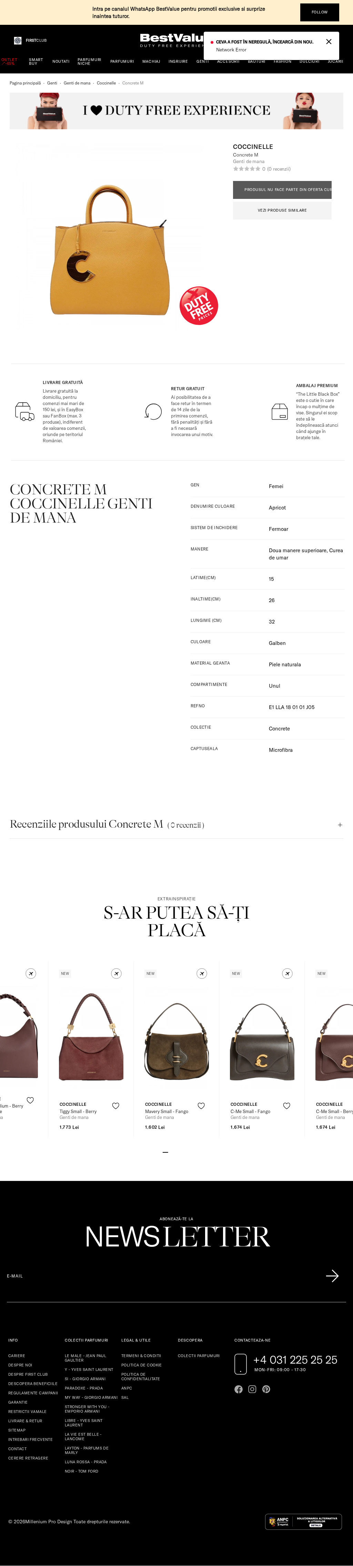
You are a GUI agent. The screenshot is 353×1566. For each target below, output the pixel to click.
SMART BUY (36, 61)
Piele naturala (285, 664)
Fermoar (278, 529)
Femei (276, 486)
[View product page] (91, 1037)
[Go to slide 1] (165, 1152)
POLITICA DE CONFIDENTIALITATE (140, 1376)
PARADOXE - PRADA (84, 1388)
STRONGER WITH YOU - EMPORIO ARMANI (87, 1409)
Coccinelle (106, 82)
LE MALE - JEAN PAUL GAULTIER (85, 1358)
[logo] (176, 40)
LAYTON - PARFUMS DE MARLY (87, 1450)
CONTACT (17, 1448)
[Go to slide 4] (182, 1152)
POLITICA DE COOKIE (141, 1365)
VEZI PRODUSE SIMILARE (282, 210)
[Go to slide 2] (171, 1152)
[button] (31, 973)
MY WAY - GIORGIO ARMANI (91, 1397)
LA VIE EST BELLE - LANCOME (83, 1436)
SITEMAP (17, 1430)
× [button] (328, 41)
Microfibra (281, 750)
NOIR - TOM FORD (82, 1471)
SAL (125, 1397)
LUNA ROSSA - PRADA (86, 1461)
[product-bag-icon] (30, 1117)
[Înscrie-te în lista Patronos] (332, 1276)
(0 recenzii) (279, 169)
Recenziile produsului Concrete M (107, 824)
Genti (52, 82)
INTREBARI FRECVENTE (30, 1439)
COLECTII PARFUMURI (199, 1355)
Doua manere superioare (297, 550)
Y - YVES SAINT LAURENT (89, 1369)
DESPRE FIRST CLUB (28, 1374)
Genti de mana (77, 82)
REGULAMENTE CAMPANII (33, 1393)
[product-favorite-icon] (30, 1100)
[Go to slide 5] (187, 1152)
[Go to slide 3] (176, 1152)
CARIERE (16, 1355)
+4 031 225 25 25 (295, 1359)
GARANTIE (18, 1402)
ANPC (126, 1388)
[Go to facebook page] (238, 1389)
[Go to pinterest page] (266, 1389)
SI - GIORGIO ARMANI (85, 1378)
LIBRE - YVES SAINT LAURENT (84, 1422)
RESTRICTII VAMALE (27, 1411)
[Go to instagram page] (252, 1389)
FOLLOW (320, 12)
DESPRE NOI (20, 1365)
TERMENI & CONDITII (141, 1355)
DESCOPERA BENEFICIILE (33, 1383)
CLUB (36, 40)
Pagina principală (25, 82)
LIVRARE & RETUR (25, 1420)
